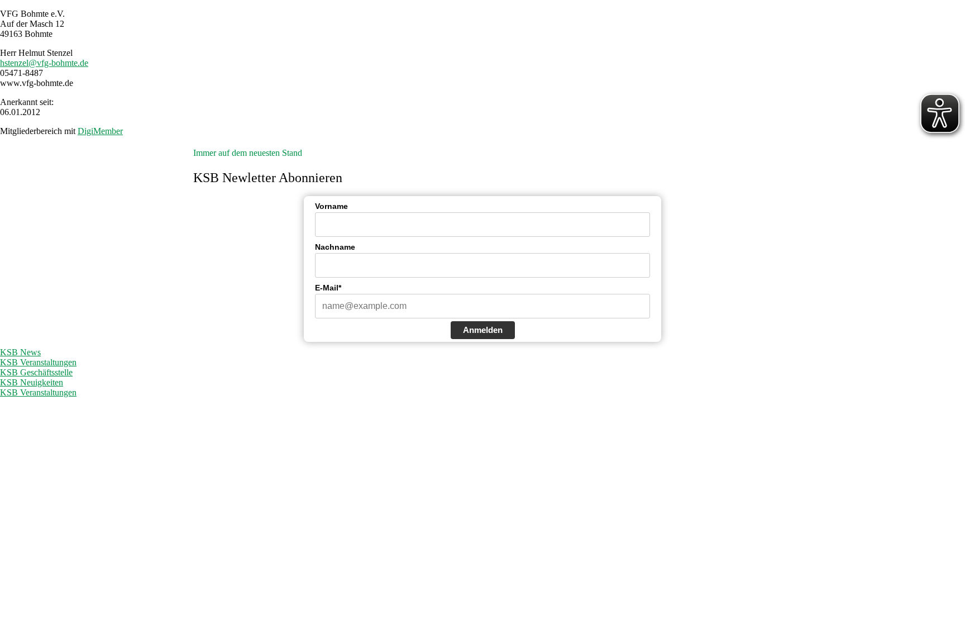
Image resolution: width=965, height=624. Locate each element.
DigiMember (100, 131)
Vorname (331, 206)
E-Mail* (328, 287)
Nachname (335, 246)
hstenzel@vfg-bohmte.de (44, 63)
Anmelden (483, 330)
